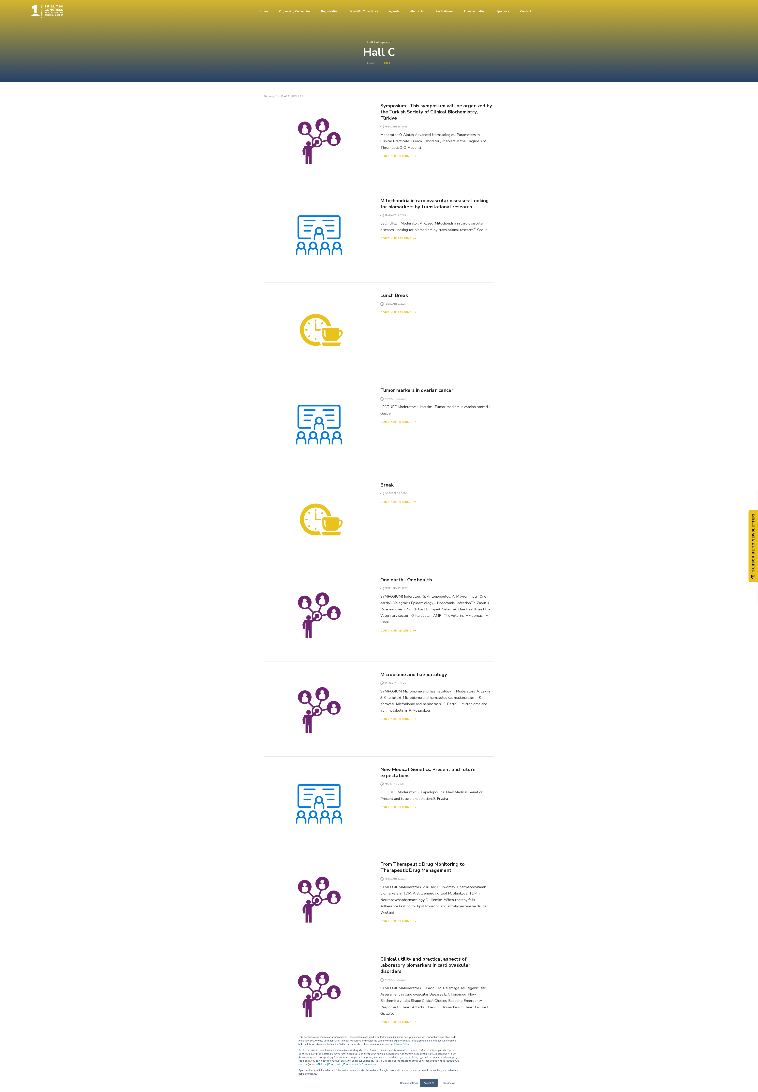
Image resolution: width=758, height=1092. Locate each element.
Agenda (394, 11)
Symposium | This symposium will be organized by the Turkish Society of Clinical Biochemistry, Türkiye (436, 112)
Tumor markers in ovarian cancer (417, 390)
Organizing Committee (294, 11)
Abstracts (417, 11)
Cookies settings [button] (409, 1083)
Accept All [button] (429, 1083)
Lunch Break (394, 295)
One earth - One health (406, 580)
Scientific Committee (363, 11)
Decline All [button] (449, 1083)
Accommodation (474, 11)
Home (264, 11)
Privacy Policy (401, 1044)
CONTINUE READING (396, 156)
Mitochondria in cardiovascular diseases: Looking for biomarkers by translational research (434, 203)
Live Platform (443, 11)
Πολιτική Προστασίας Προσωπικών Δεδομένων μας (347, 1064)
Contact (525, 11)
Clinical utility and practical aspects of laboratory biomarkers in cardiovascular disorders (425, 965)
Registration (330, 11)
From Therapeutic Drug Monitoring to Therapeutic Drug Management (422, 867)
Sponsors (502, 11)
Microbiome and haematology (413, 674)
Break (387, 485)
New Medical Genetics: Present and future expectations (428, 772)
